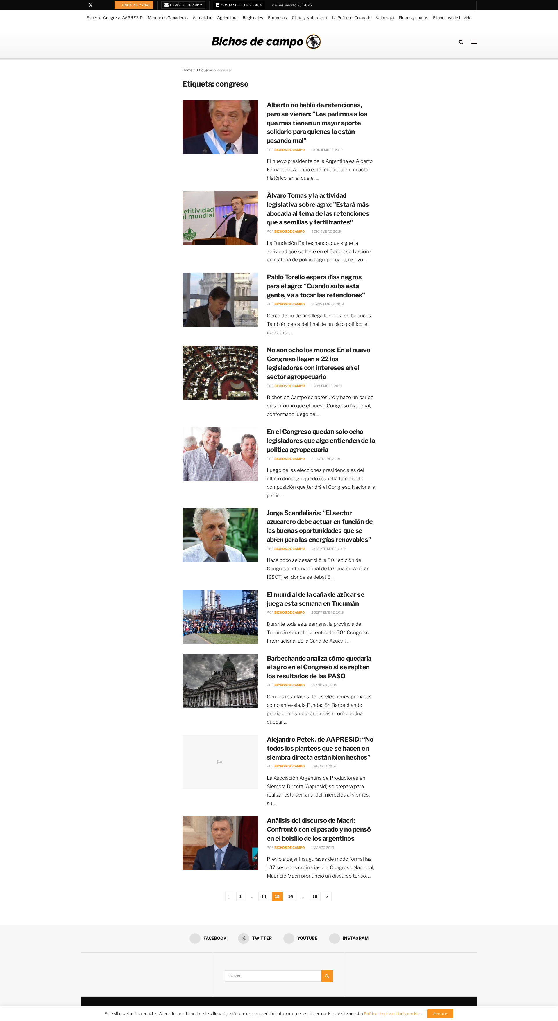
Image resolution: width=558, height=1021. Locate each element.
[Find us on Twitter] (91, 5)
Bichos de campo (289, 150)
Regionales (253, 17)
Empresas (277, 17)
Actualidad (202, 17)
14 (264, 896)
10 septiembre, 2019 (328, 549)
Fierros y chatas (413, 17)
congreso (224, 70)
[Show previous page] (229, 896)
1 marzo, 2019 (322, 848)
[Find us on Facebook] (83, 5)
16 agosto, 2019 (324, 685)
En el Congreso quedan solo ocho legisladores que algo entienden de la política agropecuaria (321, 440)
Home (187, 70)
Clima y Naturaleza (309, 17)
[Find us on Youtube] (98, 5)
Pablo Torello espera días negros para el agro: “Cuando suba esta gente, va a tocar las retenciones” (316, 286)
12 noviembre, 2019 (327, 304)
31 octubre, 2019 (325, 459)
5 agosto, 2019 (323, 766)
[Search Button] (461, 41)
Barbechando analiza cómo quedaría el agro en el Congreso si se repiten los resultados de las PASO (319, 667)
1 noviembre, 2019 (326, 386)
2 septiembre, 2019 (327, 612)
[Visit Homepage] (266, 42)
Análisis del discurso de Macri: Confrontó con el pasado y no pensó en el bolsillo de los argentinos (319, 829)
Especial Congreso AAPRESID (115, 17)
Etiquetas (205, 70)
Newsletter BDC (185, 5)
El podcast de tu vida (452, 17)
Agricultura (227, 17)
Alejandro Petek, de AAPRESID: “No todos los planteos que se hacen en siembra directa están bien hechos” (320, 748)
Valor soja (385, 17)
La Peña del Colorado (351, 17)
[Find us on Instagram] (105, 5)
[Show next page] (327, 896)
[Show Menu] (474, 42)
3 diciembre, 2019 (326, 231)
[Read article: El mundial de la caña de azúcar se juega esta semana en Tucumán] (220, 617)
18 (315, 896)
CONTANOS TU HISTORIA (241, 5)
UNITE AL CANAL (136, 5)
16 (290, 896)
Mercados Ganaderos (168, 17)
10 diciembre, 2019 (327, 150)
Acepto (440, 1013)
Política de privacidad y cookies (393, 1013)
